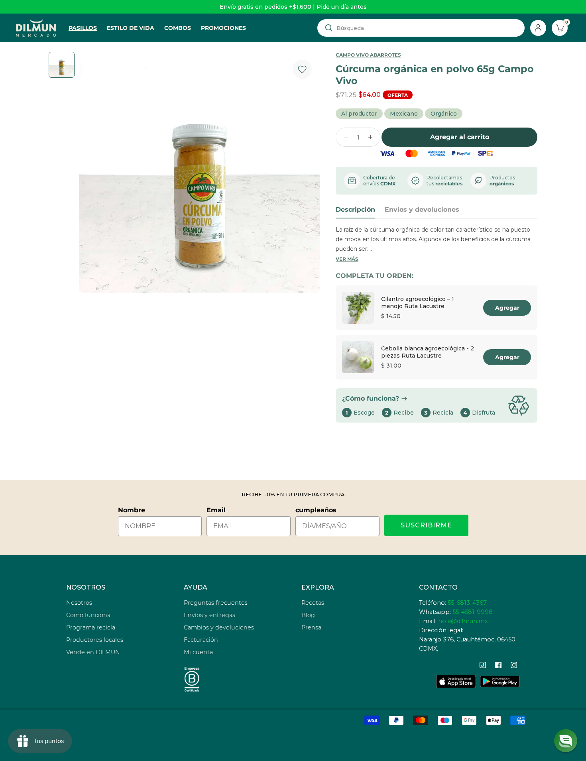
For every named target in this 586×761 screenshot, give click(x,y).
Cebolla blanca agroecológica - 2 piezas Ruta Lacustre (427, 352)
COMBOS (177, 27)
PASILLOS (83, 27)
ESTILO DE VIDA (130, 27)
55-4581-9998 (472, 611)
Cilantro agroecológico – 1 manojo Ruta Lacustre (417, 302)
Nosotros (79, 602)
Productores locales (94, 639)
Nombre (131, 510)
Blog (308, 615)
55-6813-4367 (467, 602)
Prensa (311, 627)
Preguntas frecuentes (216, 602)
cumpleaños (315, 510)
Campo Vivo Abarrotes (368, 55)
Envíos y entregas (209, 615)
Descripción (355, 209)
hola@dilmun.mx (463, 621)
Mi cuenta (198, 652)
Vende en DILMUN (93, 652)
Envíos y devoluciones (422, 209)
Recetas (312, 602)
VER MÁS (347, 259)
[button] (565, 740)
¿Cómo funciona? (370, 398)
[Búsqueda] (328, 27)
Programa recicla (90, 627)
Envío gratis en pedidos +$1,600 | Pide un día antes (293, 6)
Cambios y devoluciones (219, 627)
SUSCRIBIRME (426, 525)
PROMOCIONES (223, 27)
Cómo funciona (88, 615)
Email (216, 510)
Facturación (201, 639)
